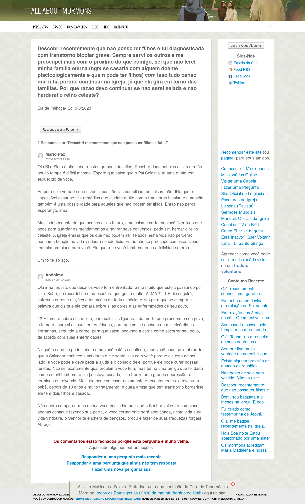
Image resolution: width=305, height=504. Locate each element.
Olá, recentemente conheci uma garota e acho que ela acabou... (242, 293)
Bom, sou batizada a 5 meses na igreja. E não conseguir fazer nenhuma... (242, 404)
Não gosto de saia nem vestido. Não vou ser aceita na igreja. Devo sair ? (245, 380)
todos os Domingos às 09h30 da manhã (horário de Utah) (150, 493)
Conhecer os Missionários (245, 168)
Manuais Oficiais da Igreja (245, 218)
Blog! (95, 26)
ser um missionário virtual (244, 259)
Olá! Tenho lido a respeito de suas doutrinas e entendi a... (244, 341)
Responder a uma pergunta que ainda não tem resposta (121, 463)
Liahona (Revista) (237, 206)
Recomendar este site (241, 152)
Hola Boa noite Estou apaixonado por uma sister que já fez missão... (245, 438)
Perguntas (40, 26)
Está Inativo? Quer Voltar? (245, 237)
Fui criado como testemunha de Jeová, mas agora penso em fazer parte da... (241, 416)
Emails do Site (245, 62)
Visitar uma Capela (238, 181)
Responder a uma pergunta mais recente (121, 457)
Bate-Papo (121, 26)
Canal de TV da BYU (240, 224)
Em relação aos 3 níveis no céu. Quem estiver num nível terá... (245, 317)
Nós (106, 26)
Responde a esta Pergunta (60, 129)
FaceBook (242, 75)
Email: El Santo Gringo (242, 243)
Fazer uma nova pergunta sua (121, 469)
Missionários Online (239, 175)
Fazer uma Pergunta (240, 187)
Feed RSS (242, 69)
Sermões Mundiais (238, 212)
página (227, 158)
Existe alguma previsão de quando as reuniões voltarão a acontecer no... (245, 366)
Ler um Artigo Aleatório (246, 45)
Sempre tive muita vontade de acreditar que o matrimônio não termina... (244, 356)
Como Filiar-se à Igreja (242, 231)
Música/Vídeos (77, 26)
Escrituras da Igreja (239, 199)
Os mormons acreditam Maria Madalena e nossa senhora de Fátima (244, 450)
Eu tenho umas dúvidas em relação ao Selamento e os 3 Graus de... (244, 305)
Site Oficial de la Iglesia (242, 193)
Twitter (238, 82)
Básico (57, 26)
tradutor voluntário (235, 268)
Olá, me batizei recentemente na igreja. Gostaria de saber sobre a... (243, 428)
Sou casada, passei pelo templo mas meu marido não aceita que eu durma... (243, 331)
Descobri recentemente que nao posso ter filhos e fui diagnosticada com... (245, 390)
